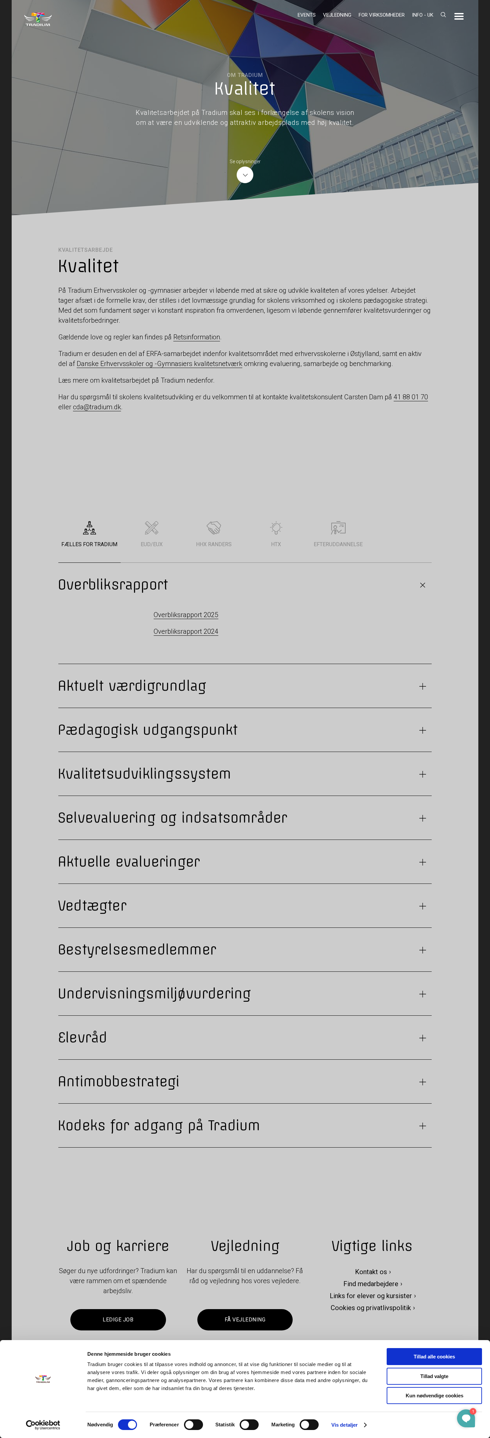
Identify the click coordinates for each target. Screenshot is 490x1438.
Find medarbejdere (370, 1284)
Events (307, 15)
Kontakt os (371, 1272)
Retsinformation (196, 337)
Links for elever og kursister (371, 1296)
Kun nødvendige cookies (434, 1395)
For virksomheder (382, 15)
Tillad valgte (434, 1376)
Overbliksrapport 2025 (186, 615)
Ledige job (118, 1320)
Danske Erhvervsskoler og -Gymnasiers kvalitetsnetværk (159, 364)
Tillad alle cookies (434, 1356)
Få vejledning (245, 1320)
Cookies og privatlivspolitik (371, 1308)
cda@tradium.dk (97, 407)
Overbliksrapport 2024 (186, 631)
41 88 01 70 (411, 397)
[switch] (193, 1424)
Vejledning (337, 15)
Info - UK (422, 15)
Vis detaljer (344, 1425)
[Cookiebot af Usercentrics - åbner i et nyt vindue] (43, 1425)
